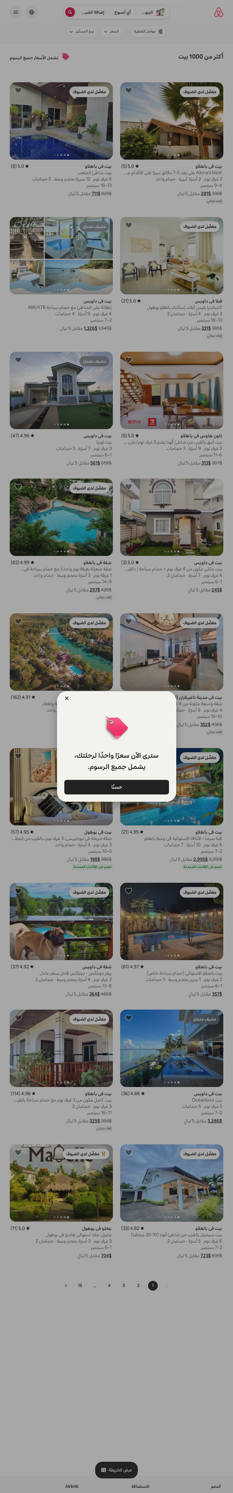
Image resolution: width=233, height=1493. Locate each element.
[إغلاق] (66, 698)
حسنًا (116, 787)
